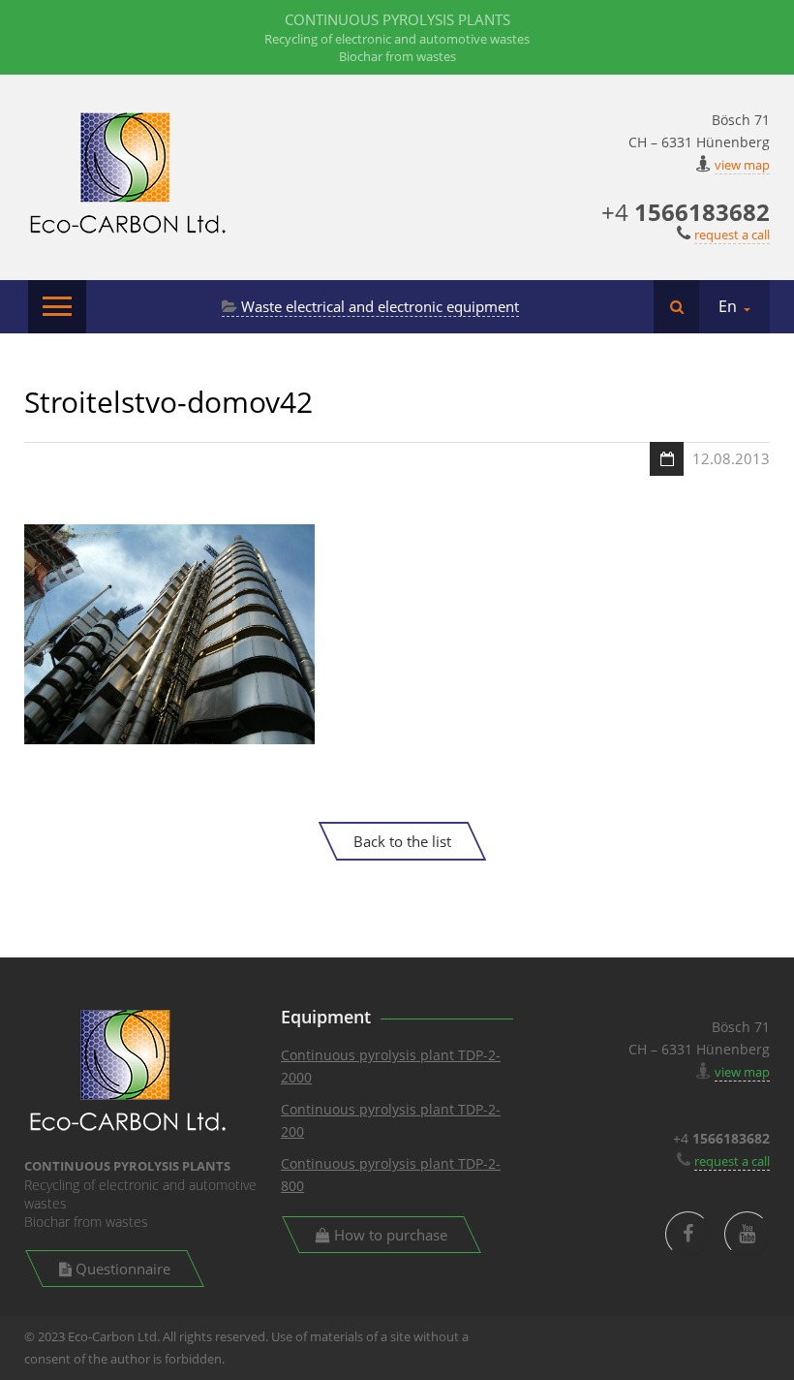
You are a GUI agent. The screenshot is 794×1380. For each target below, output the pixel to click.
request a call (732, 234)
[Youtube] (747, 1234)
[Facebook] (688, 1234)
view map (742, 164)
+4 (685, 212)
